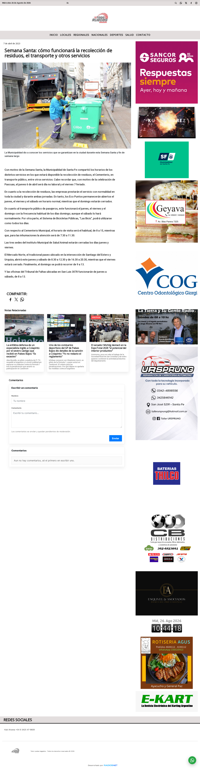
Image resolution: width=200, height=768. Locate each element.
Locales (65, 34)
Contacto (143, 34)
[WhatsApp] (180, 2)
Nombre (14, 396)
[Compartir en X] (16, 299)
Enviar (115, 438)
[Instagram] (196, 2)
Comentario (16, 408)
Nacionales (100, 34)
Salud (129, 34)
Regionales (81, 34)
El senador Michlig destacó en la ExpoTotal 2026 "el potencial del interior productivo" (108, 348)
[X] (186, 2)
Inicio (54, 34)
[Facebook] (191, 2)
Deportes (116, 34)
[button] (175, 2)
